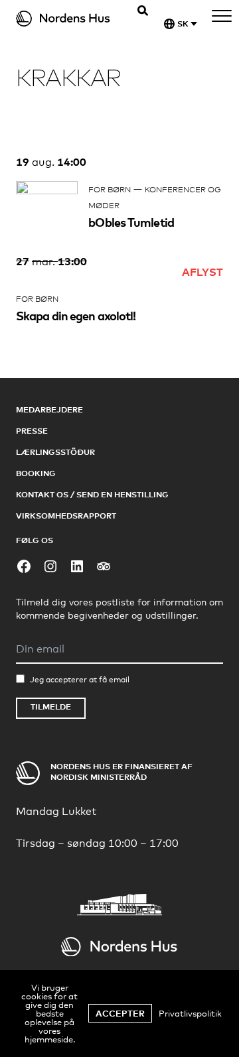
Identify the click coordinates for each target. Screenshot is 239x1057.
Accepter (120, 1013)
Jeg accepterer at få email (79, 679)
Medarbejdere (49, 409)
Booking (36, 473)
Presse (32, 431)
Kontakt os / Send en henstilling (92, 494)
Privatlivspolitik (190, 1013)
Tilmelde (51, 707)
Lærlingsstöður (55, 452)
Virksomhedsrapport (66, 516)
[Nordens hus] (71, 19)
